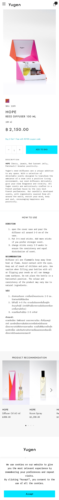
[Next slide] (51, 390)
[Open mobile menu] (4, 4)
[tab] (25, 425)
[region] (29, 479)
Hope (5, 409)
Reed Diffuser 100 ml (21, 116)
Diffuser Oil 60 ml (11, 413)
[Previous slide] (6, 390)
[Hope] (7, 101)
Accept (29, 493)
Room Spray (36, 413)
